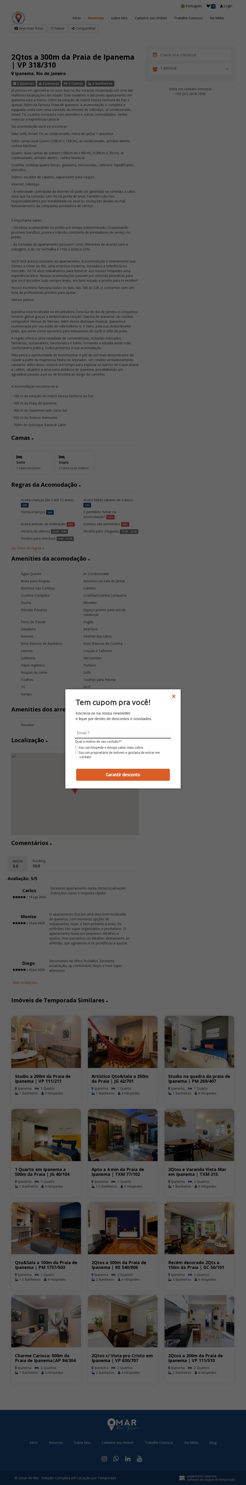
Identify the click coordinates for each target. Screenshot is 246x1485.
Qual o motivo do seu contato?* (98, 741)
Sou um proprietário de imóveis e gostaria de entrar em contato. (119, 755)
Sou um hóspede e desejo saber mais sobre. (111, 747)
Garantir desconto (123, 774)
